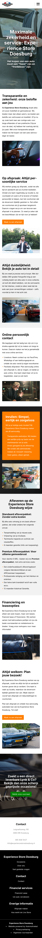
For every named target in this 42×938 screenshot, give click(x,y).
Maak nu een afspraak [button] (13, 222)
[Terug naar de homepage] (7, 4)
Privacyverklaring (23, 929)
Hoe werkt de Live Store (21, 912)
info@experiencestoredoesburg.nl (21, 843)
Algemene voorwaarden (23, 933)
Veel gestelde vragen (21, 869)
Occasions (21, 862)
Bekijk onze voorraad (21, 794)
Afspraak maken (21, 909)
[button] (38, 4)
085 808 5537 (21, 840)
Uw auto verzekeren (21, 897)
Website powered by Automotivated (23, 926)
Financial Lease (21, 893)
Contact (21, 881)
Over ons (21, 866)
